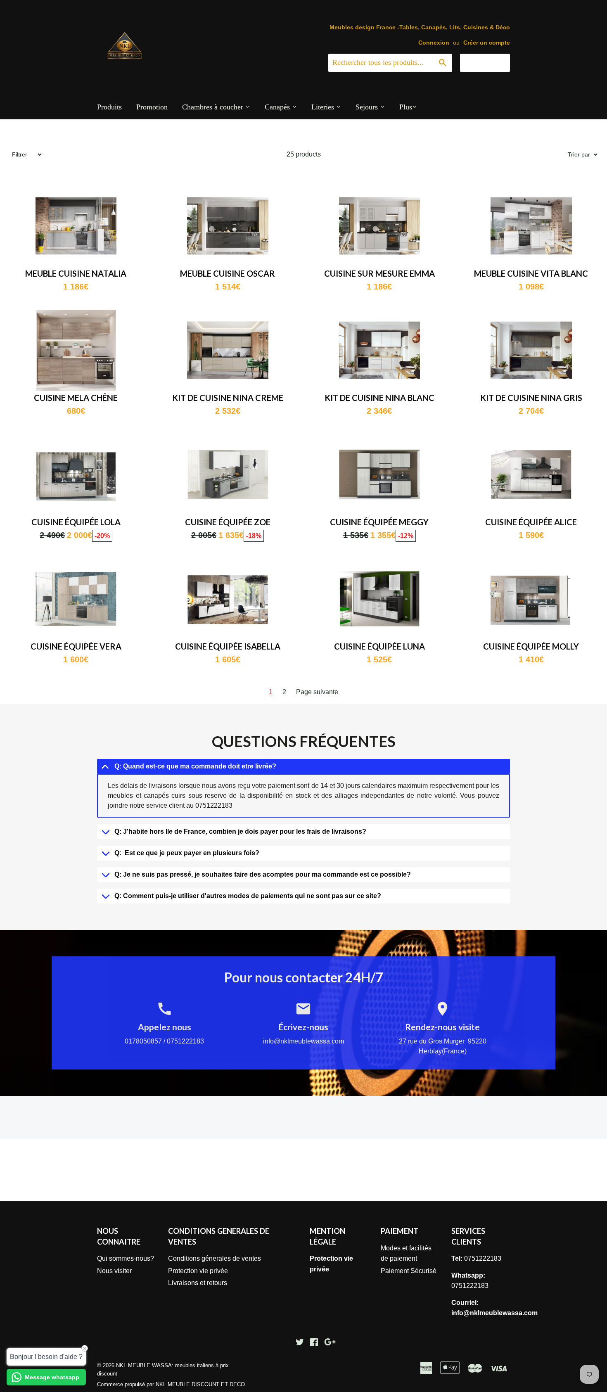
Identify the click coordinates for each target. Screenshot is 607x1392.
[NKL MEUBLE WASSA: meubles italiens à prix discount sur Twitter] (300, 1343)
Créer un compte (486, 43)
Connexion (433, 43)
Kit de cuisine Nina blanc (379, 398)
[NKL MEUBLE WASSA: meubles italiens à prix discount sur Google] (330, 1343)
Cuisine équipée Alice (531, 522)
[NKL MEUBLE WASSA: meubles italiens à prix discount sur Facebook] (314, 1343)
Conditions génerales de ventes (214, 1258)
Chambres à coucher (213, 107)
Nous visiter (114, 1270)
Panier (491, 62)
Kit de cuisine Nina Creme (227, 398)
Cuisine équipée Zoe (227, 522)
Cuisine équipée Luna (379, 646)
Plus (405, 107)
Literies (323, 107)
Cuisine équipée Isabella (227, 646)
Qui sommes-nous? (125, 1258)
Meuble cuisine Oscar (227, 273)
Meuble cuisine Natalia (75, 273)
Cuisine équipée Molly (531, 646)
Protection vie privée (198, 1270)
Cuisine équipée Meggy (379, 522)
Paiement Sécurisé (408, 1270)
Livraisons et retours (197, 1282)
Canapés (278, 107)
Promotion (152, 107)
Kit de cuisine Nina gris (531, 398)
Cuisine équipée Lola (76, 522)
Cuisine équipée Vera (76, 646)
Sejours (368, 107)
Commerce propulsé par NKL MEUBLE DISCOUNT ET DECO (171, 1384)
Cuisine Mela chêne (76, 398)
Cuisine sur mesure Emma (379, 273)
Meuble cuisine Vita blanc (531, 273)
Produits (109, 107)
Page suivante (317, 691)
